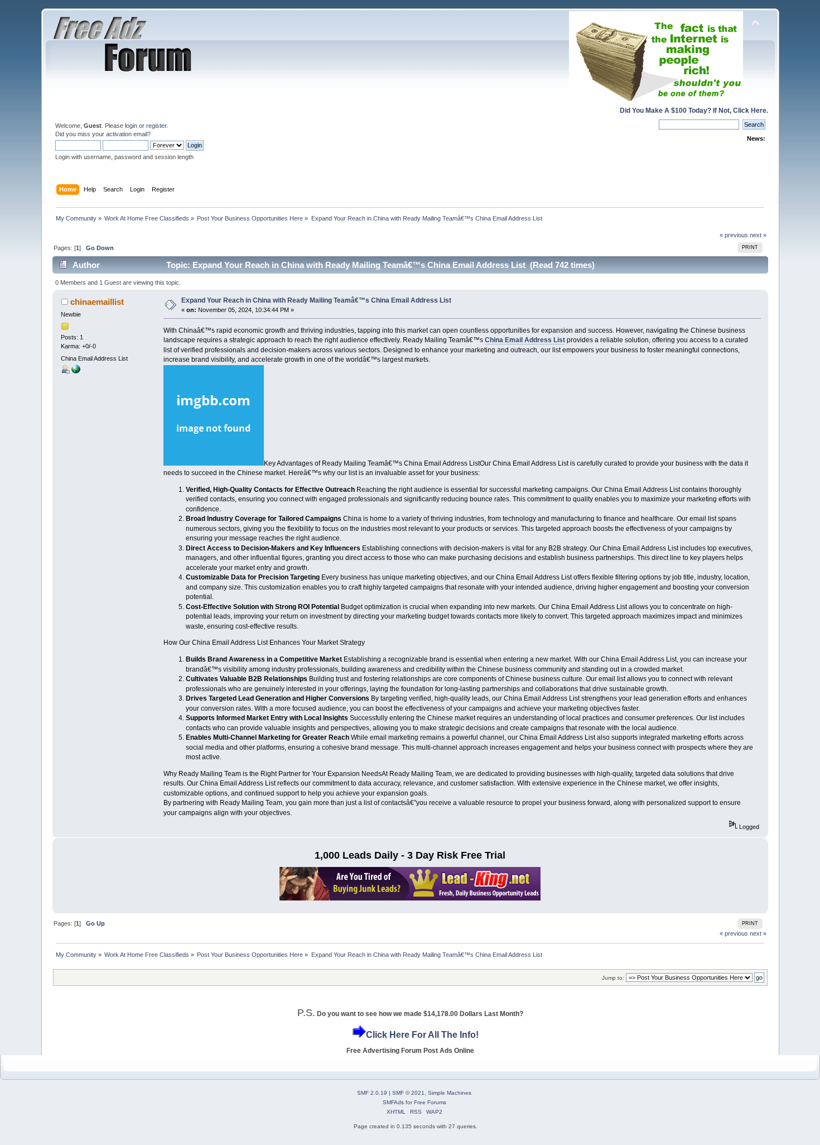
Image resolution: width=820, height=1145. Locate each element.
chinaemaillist (97, 301)
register (156, 125)
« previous (734, 235)
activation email (126, 134)
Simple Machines (449, 1093)
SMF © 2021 (408, 1093)
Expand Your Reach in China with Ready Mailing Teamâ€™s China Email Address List (316, 300)
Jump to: (613, 978)
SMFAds (393, 1102)
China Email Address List (525, 340)
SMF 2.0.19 (372, 1093)
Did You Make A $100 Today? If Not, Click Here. (694, 110)
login (131, 125)
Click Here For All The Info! (422, 1034)
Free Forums (430, 1102)
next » (758, 235)
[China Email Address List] (75, 371)
